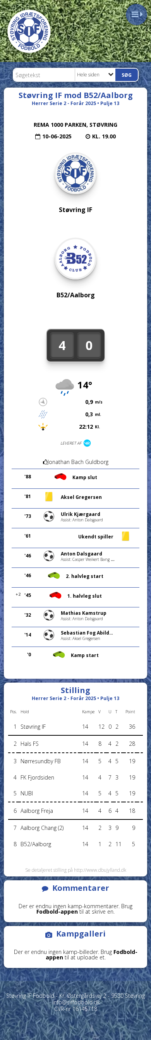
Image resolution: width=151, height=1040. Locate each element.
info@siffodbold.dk (76, 1002)
